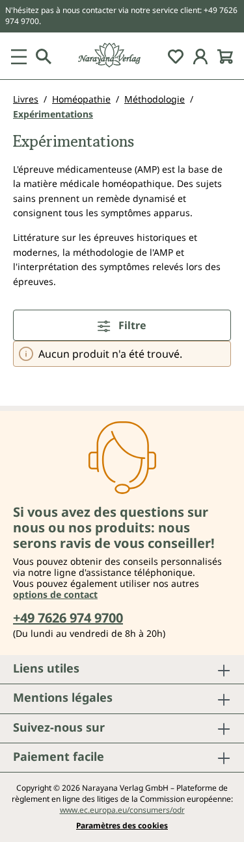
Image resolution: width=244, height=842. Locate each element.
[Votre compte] (200, 56)
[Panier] (225, 56)
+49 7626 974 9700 (68, 617)
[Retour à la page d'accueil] (122, 55)
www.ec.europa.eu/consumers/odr (122, 809)
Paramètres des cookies (122, 826)
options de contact (55, 594)
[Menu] (19, 56)
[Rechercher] (43, 56)
